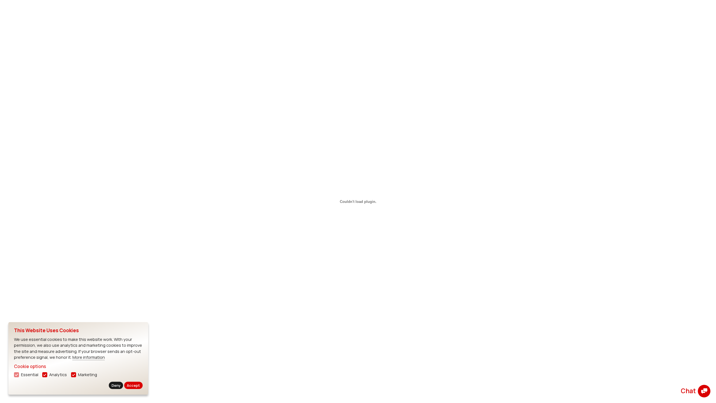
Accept (133, 385)
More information (88, 357)
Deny (116, 385)
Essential (29, 374)
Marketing (87, 374)
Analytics (58, 374)
